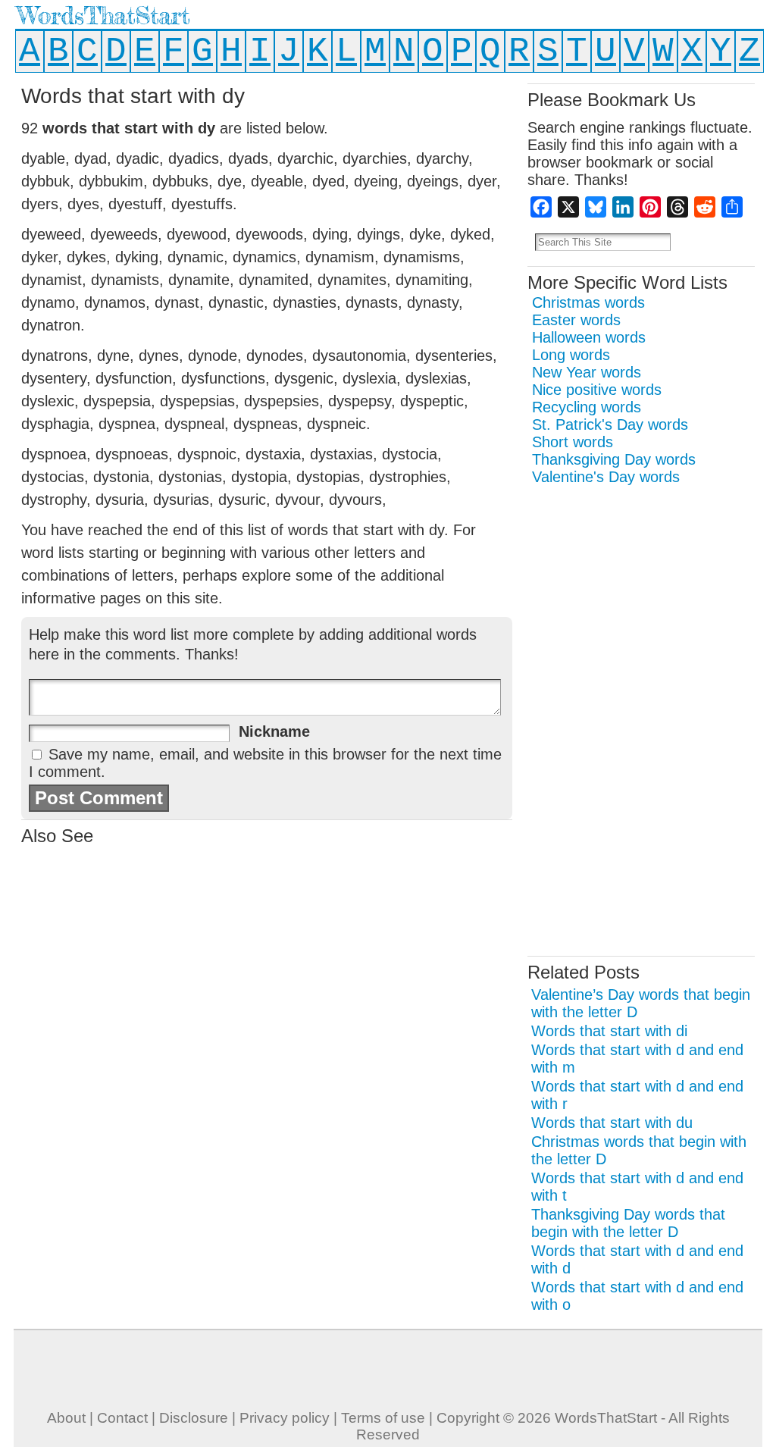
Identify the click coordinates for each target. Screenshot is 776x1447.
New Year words (586, 372)
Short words (572, 442)
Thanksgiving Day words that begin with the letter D (628, 1223)
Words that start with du (612, 1122)
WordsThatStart (103, 15)
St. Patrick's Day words (610, 424)
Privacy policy (284, 1418)
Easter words (576, 320)
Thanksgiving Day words (614, 459)
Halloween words (589, 337)
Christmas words (588, 302)
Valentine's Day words (606, 476)
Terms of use (383, 1418)
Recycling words (586, 407)
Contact (122, 1418)
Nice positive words (597, 389)
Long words (571, 354)
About (66, 1418)
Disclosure (193, 1418)
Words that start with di (609, 1031)
